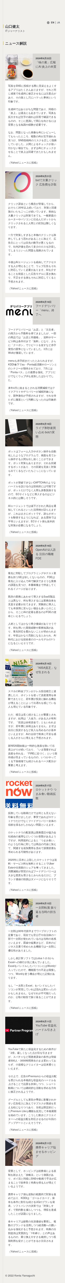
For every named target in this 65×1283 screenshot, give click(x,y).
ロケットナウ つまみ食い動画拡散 (46, 793)
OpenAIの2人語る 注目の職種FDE (46, 553)
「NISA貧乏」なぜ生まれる (46, 670)
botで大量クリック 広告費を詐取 (46, 182)
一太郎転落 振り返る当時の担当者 (46, 911)
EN (52, 22)
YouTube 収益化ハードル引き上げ (46, 1029)
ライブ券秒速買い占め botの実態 (46, 432)
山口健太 (12, 26)
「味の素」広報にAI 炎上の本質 (46, 64)
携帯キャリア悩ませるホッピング (46, 1151)
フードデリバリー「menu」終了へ (46, 310)
